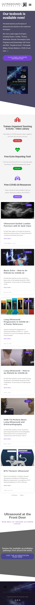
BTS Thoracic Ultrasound (16, 471)
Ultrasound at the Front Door (17, 515)
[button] (30, 5)
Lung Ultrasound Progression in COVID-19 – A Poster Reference (17, 321)
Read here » (7, 238)
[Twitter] (15, 600)
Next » (22, 495)
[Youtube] (17, 600)
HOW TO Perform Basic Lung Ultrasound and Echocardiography (15, 422)
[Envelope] (19, 600)
